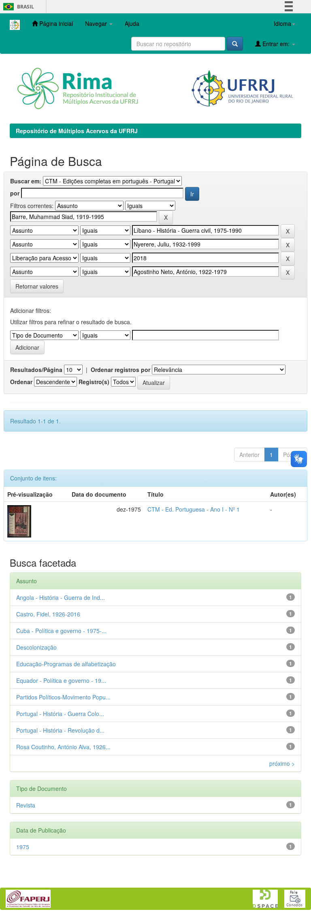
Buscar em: (25, 181)
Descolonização (36, 647)
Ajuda (132, 23)
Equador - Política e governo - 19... (61, 680)
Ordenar (21, 382)
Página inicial (55, 23)
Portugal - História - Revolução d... (60, 730)
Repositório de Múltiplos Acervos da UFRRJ (77, 131)
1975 (22, 847)
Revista (25, 805)
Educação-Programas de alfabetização (66, 664)
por (14, 193)
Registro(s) (94, 382)
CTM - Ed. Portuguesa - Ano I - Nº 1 (193, 509)
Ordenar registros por (120, 370)
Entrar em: (276, 44)
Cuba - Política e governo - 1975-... (61, 631)
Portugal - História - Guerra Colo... (60, 714)
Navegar (97, 23)
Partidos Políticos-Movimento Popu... (63, 697)
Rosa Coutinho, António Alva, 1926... (63, 747)
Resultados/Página (36, 370)
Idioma (282, 23)
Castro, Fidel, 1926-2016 (48, 614)
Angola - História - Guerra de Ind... (60, 597)
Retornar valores (36, 286)
